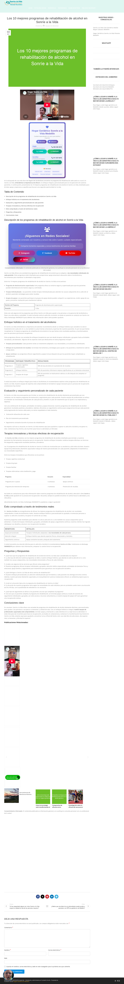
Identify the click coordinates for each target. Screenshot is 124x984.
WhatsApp (55, 151)
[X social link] (42, 897)
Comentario (8, 927)
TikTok (25, 259)
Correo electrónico (54, 950)
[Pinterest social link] (47, 897)
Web (5, 958)
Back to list (47, 906)
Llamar (40, 151)
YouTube (71, 253)
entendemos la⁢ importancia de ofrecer (27, 183)
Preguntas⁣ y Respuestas (13, 212)
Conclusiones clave (12, 215)
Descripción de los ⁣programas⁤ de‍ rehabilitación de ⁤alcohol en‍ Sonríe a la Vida (31, 196)
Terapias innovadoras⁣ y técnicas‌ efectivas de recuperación (25, 206)
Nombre (7, 950)
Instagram (25, 253)
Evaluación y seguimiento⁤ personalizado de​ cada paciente (24, 203)
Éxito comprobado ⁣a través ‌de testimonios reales (21, 209)
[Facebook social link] (38, 897)
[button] (6, 757)
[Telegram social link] (56, 897)
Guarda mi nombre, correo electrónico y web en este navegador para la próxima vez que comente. (38, 966)
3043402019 (8, 546)
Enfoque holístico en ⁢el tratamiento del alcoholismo (22, 199)
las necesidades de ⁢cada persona (60, 533)
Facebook (48, 253)
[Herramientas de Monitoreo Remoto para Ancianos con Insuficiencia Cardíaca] (12, 634)
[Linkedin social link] (52, 897)
